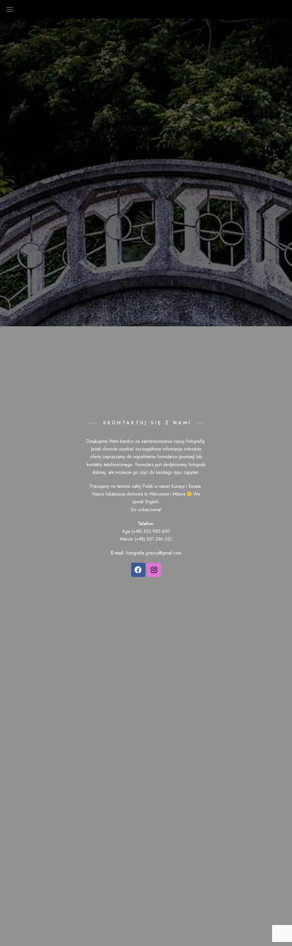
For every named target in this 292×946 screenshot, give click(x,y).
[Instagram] (154, 570)
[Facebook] (138, 570)
